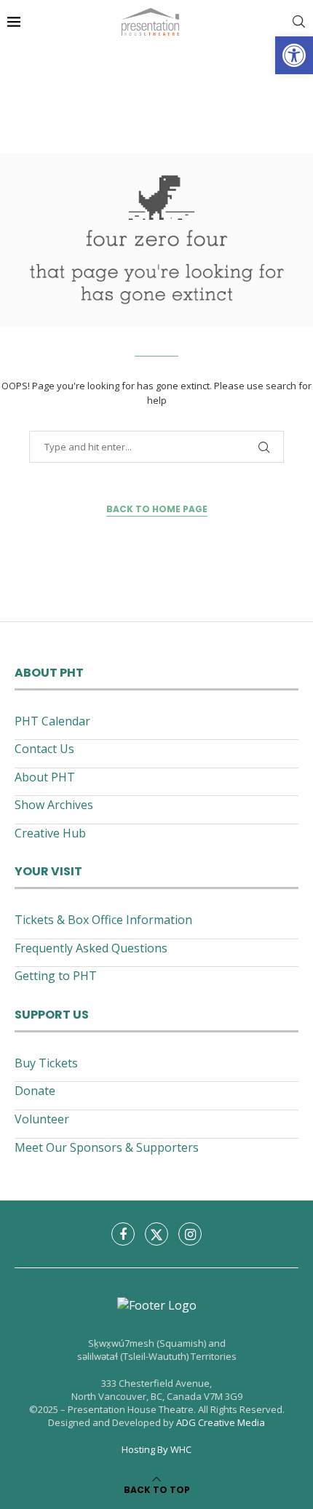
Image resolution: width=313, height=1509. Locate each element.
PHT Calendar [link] (52, 721)
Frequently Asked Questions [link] (91, 948)
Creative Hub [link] (50, 833)
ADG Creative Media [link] (220, 1422)
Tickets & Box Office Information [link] (103, 920)
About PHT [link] (45, 777)
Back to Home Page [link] (156, 509)
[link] (294, 55)
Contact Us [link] (44, 749)
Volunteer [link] (42, 1119)
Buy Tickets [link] (46, 1063)
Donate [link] (35, 1091)
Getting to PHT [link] (56, 976)
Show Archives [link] (54, 805)
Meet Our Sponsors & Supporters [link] (107, 1147)
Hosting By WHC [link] (156, 1449)
